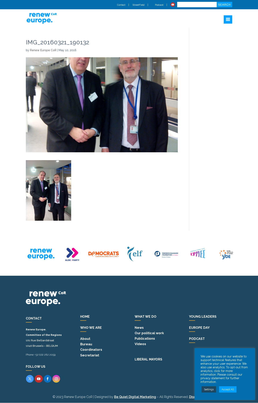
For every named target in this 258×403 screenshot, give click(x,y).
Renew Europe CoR (43, 50)
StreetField (138, 5)
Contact (121, 5)
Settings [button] (209, 389)
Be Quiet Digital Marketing (135, 397)
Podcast (158, 5)
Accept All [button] (228, 389)
